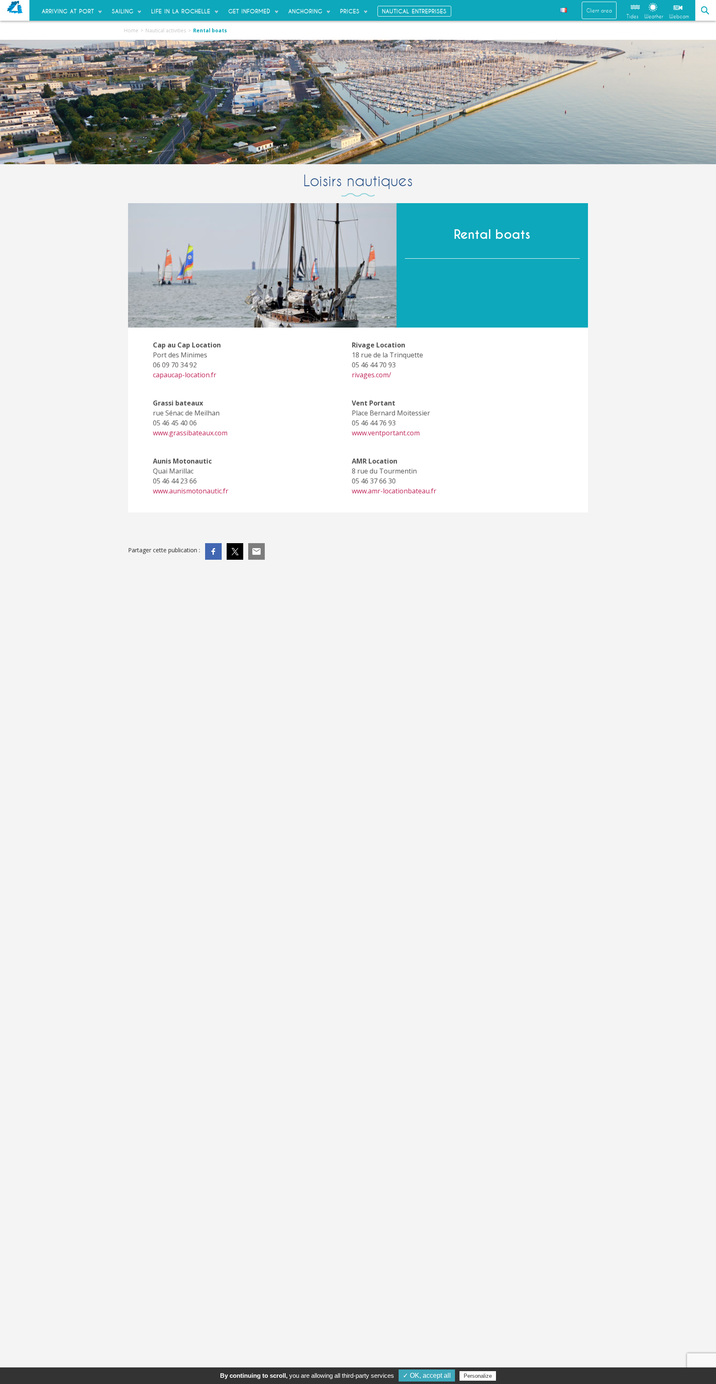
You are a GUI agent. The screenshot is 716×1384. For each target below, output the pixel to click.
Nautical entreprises (414, 11)
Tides (632, 16)
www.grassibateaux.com (190, 432)
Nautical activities (165, 30)
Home (131, 30)
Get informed (249, 11)
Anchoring (305, 11)
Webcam (679, 16)
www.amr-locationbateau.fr (394, 490)
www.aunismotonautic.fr (190, 490)
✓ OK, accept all (427, 1375)
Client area (599, 10)
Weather (653, 16)
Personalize (478, 1376)
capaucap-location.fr (184, 374)
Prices (350, 11)
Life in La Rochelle (180, 11)
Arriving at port (68, 11)
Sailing (122, 11)
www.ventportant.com (386, 432)
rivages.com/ (371, 374)
